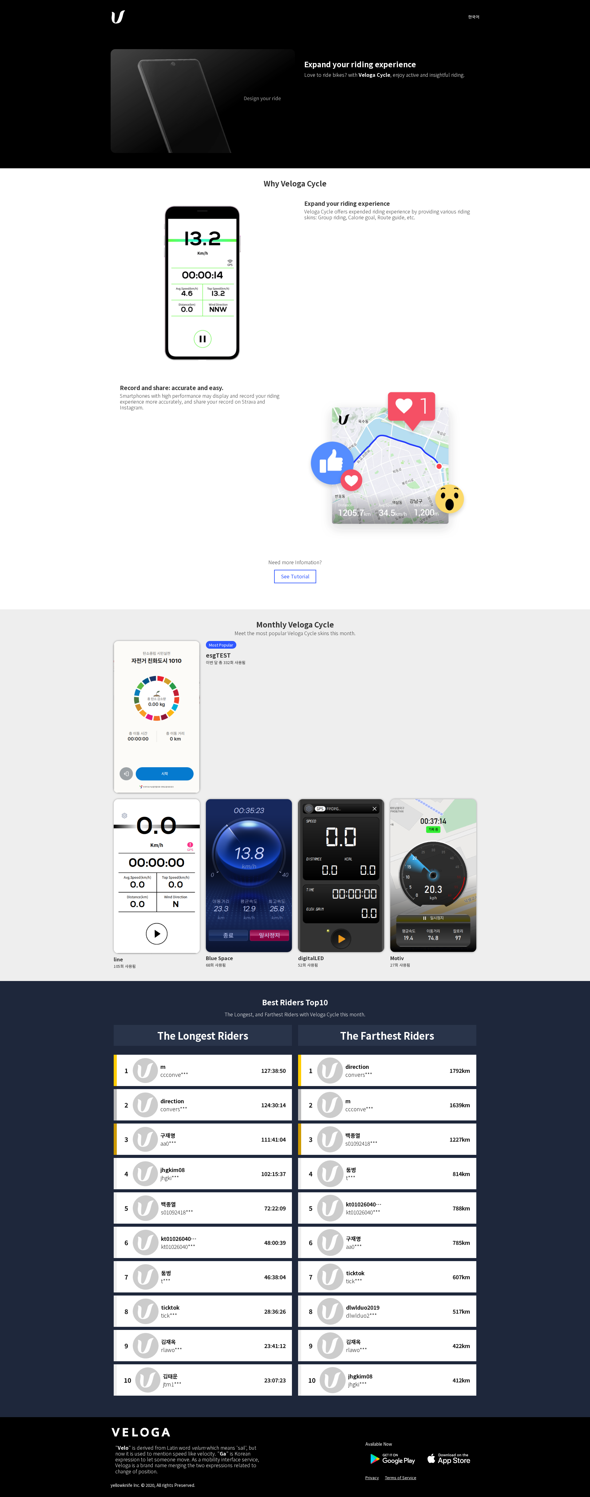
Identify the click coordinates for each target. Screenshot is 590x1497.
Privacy (372, 1477)
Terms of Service (400, 1477)
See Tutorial (295, 576)
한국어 (473, 17)
